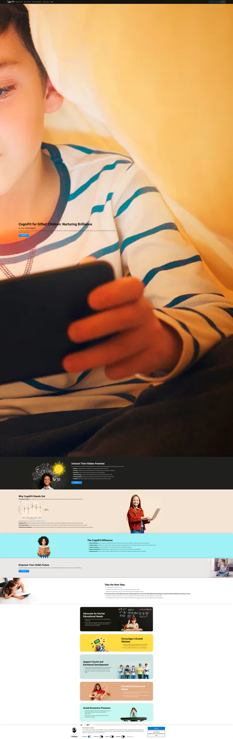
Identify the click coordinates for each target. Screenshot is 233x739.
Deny (156, 735)
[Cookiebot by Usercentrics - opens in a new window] (74, 737)
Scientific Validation (37, 1)
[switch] (101, 737)
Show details (129, 736)
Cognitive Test (19, 1)
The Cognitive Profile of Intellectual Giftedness (35, 521)
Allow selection (156, 731)
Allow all (156, 728)
